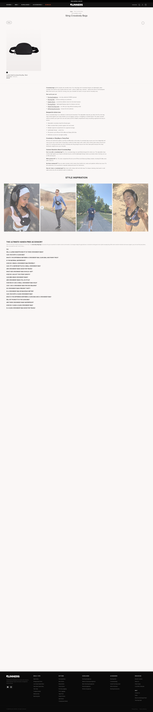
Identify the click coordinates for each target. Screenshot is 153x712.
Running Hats (51, 99)
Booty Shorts (61, 684)
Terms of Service (143, 709)
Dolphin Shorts (51, 102)
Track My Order (138, 700)
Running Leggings (63, 689)
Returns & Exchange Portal (141, 698)
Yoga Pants (61, 693)
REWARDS (134, 4)
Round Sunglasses (86, 686)
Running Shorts (51, 104)
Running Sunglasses (53, 97)
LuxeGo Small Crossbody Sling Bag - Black (17, 75)
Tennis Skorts (62, 686)
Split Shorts (61, 698)
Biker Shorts (61, 681)
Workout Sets (36, 693)
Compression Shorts (63, 701)
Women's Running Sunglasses (89, 681)
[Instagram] (11, 687)
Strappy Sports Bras (37, 681)
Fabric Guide (137, 684)
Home (71, 11)
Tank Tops (35, 689)
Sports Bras (36, 679)
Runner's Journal (138, 679)
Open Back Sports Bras (38, 686)
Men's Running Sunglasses (88, 684)
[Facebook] (7, 687)
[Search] (139, 5)
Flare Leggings (62, 691)
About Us (137, 681)
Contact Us (137, 693)
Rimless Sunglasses (86, 689)
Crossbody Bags (113, 681)
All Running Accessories (54, 109)
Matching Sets (36, 696)
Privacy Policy (135, 709)
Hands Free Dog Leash (53, 106)
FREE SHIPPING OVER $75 (76, 1)
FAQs (136, 695)
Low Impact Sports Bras (38, 684)
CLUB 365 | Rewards (139, 686)
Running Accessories (114, 689)
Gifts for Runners (114, 686)
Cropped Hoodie (37, 691)
